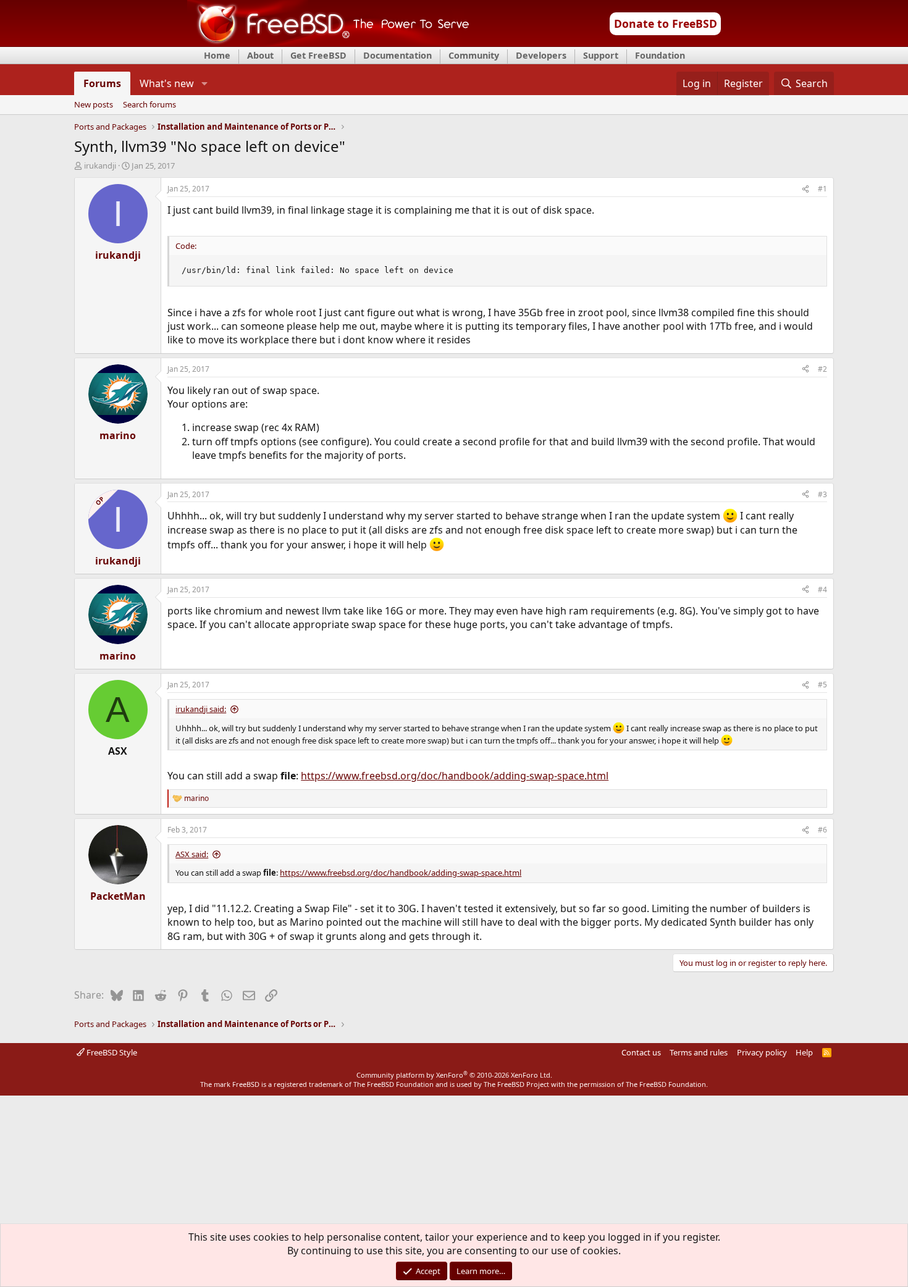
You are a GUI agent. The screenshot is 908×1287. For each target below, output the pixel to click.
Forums (102, 83)
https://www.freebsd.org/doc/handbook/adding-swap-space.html (454, 775)
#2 (822, 369)
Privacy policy (762, 1052)
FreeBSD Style (111, 1052)
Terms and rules (699, 1052)
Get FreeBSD (318, 55)
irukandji (100, 165)
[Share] (805, 189)
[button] (204, 83)
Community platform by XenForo (454, 1074)
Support (600, 55)
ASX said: (191, 854)
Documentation (397, 55)
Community (473, 55)
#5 (822, 684)
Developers (541, 55)
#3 (822, 494)
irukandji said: (200, 709)
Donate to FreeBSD (665, 23)
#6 (822, 829)
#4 (822, 589)
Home (217, 55)
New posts (93, 105)
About (260, 55)
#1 (822, 188)
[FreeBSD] (328, 42)
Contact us (641, 1052)
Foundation (660, 55)
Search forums (149, 105)
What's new (167, 83)
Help (804, 1052)
